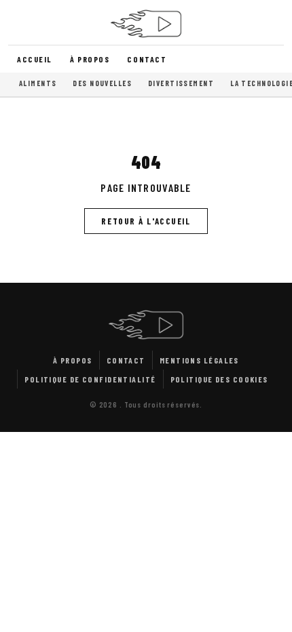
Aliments (37, 83)
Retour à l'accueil (145, 221)
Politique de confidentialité (90, 379)
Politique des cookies (219, 379)
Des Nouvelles (102, 83)
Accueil (34, 59)
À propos (89, 59)
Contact (146, 59)
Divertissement (181, 83)
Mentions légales (199, 360)
